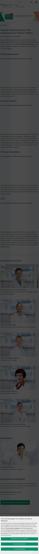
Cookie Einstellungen (19, 549)
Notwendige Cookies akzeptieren (19, 539)
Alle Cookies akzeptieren (19, 544)
